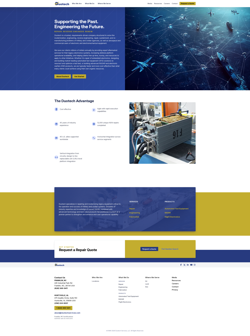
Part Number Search (170, 249)
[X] (184, 265)
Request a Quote (149, 249)
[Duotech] (61, 3)
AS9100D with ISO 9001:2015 (63, 318)
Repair (132, 209)
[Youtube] (191, 265)
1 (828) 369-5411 (63, 308)
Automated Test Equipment (176, 209)
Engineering (134, 213)
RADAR (168, 213)
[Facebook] (181, 265)
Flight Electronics (172, 217)
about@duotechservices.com (67, 313)
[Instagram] (195, 265)
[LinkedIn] (188, 265)
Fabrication (134, 217)
